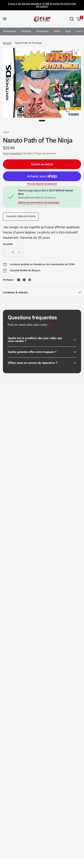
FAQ (50, 324)
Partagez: (8, 279)
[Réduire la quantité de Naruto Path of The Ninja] (6, 252)
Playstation (42, 31)
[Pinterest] (29, 279)
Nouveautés (9, 31)
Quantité (8, 244)
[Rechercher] (71, 19)
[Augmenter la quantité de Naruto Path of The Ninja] (19, 252)
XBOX (57, 31)
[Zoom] (76, 53)
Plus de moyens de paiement (42, 184)
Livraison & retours (15, 292)
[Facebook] (18, 279)
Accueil (7, 43)
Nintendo (26, 31)
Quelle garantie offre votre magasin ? (32, 352)
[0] (78, 19)
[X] (24, 279)
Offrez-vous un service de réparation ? (32, 363)
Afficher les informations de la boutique (38, 202)
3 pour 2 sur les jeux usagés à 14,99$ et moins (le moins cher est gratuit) (42, 5)
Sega (68, 31)
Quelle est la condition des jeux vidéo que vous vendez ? (35, 339)
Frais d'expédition (12, 153)
